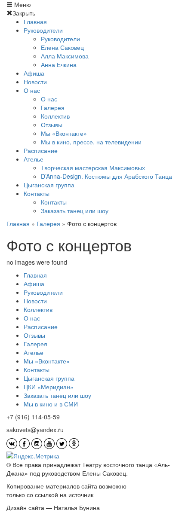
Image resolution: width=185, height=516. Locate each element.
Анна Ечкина (59, 64)
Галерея (53, 107)
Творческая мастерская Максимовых (93, 167)
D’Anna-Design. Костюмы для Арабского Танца (106, 176)
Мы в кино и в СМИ (51, 404)
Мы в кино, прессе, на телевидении (91, 141)
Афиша (34, 73)
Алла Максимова (65, 56)
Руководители (43, 30)
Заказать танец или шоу (74, 210)
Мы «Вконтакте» (64, 133)
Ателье (33, 159)
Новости (35, 81)
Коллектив (55, 116)
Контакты (36, 193)
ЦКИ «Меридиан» (49, 386)
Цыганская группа (49, 184)
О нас (32, 90)
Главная (35, 21)
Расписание (41, 150)
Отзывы (51, 124)
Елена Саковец (62, 47)
